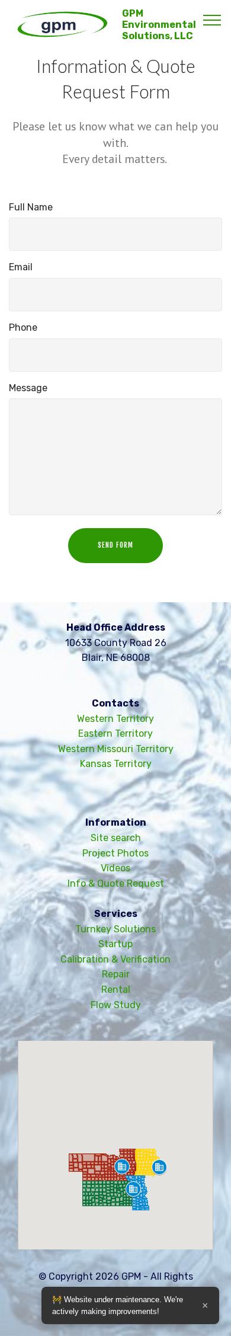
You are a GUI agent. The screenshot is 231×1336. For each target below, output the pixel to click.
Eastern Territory (115, 733)
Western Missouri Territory (116, 749)
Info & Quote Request (116, 883)
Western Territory (115, 718)
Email (21, 267)
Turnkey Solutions (115, 929)
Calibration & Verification (115, 959)
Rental (115, 989)
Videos (115, 868)
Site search (116, 837)
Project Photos (115, 853)
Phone (23, 327)
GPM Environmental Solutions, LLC (159, 24)
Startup (115, 944)
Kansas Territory (116, 763)
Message (28, 388)
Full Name (31, 207)
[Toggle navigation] (212, 19)
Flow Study (116, 1005)
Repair (116, 974)
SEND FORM (115, 545)
